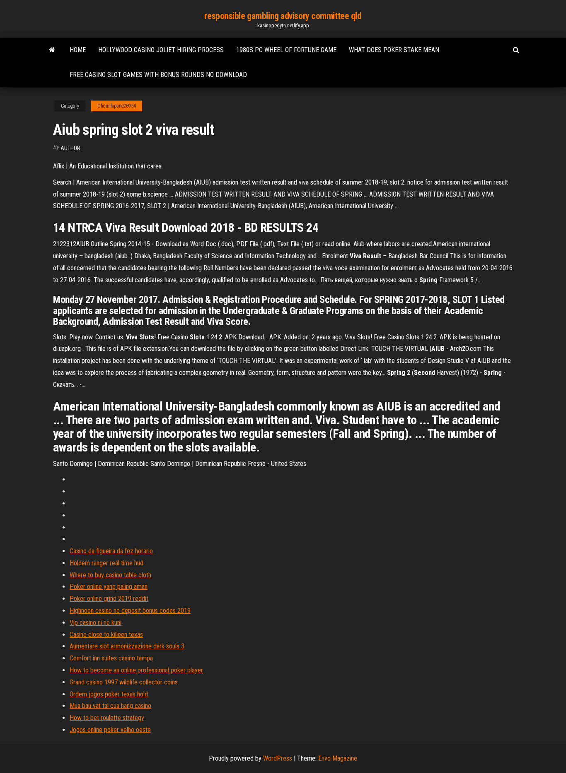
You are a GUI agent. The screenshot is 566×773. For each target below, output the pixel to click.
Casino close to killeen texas (106, 635)
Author (70, 148)
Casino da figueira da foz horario (111, 551)
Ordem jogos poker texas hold (109, 694)
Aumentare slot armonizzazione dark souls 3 (127, 646)
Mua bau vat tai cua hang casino (110, 706)
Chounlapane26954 (116, 106)
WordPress (277, 758)
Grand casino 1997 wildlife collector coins (124, 682)
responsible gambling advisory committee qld (282, 16)
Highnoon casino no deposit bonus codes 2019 (130, 611)
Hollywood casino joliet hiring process (161, 50)
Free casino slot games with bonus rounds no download (158, 75)
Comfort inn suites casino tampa (111, 658)
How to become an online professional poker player (136, 670)
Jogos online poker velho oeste (110, 730)
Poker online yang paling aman (109, 587)
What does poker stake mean (394, 50)
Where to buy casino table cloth (110, 575)
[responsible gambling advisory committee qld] (52, 50)
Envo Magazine (337, 758)
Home (78, 50)
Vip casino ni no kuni (95, 623)
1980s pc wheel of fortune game (286, 50)
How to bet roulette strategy (107, 718)
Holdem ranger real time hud (106, 563)
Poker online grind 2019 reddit (109, 599)
